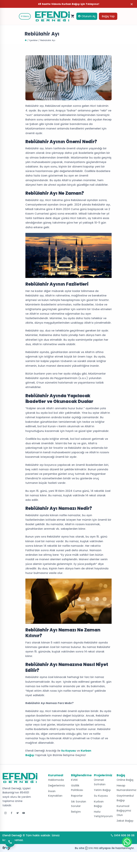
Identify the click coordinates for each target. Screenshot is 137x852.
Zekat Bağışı (125, 821)
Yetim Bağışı (102, 790)
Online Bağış (125, 780)
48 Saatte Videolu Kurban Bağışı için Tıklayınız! (68, 4)
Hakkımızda (56, 780)
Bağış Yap (108, 16)
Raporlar (77, 796)
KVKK (74, 780)
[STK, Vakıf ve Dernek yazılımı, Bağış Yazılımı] (91, 848)
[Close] (131, 4)
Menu (26, 16)
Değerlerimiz (56, 785)
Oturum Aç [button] (88, 16)
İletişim (76, 812)
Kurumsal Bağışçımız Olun (124, 810)
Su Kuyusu (68, 751)
